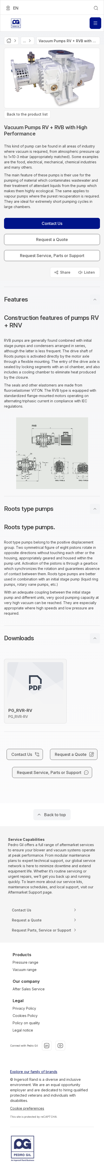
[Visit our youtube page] (60, 1045)
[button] (52, 299)
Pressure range (25, 962)
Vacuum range (25, 969)
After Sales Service (29, 989)
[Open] (95, 23)
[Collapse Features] (95, 300)
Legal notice (23, 1030)
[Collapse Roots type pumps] (95, 509)
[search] (96, 8)
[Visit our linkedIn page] (46, 1045)
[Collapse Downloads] (95, 638)
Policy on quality (26, 1023)
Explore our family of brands (33, 1071)
